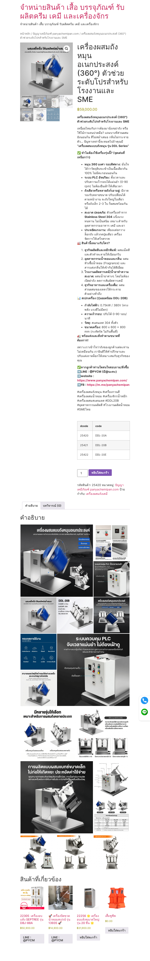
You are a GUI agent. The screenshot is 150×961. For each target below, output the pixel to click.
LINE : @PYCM (29, 938)
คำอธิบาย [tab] (31, 505)
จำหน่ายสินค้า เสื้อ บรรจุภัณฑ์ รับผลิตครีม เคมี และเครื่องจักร (72, 11)
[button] (66, 48)
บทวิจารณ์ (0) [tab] (52, 505)
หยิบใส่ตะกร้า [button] (88, 937)
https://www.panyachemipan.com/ (102, 380)
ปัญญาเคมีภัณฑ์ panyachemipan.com (56, 33)
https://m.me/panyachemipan (108, 385)
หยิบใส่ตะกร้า (100, 472)
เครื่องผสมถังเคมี (97, 494)
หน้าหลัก (25, 33)
